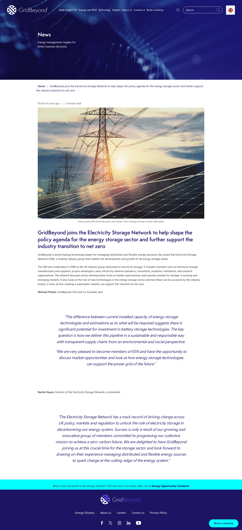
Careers (121, 513)
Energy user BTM (88, 10)
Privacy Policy (158, 513)
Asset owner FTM (68, 10)
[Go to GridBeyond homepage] (27, 10)
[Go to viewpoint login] (177, 10)
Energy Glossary (85, 513)
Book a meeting (155, 10)
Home (41, 86)
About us (127, 10)
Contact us (139, 10)
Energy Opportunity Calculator (170, 486)
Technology (105, 10)
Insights (116, 10)
